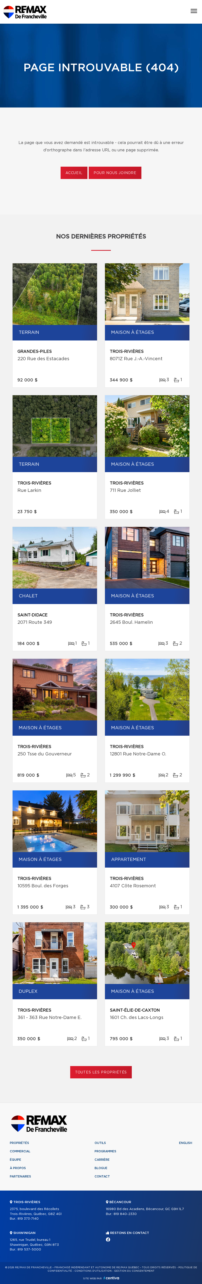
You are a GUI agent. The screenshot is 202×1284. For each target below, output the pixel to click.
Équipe (15, 1159)
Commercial (20, 1151)
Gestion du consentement (134, 1271)
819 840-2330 (125, 1214)
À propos (18, 1168)
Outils (100, 1142)
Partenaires (20, 1176)
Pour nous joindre (115, 173)
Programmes (105, 1151)
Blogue (101, 1168)
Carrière (102, 1159)
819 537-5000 (29, 1249)
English (185, 1142)
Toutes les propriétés (101, 1072)
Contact (102, 1176)
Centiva (111, 1278)
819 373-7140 (28, 1218)
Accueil (74, 173)
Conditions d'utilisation (93, 1271)
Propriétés (19, 1142)
